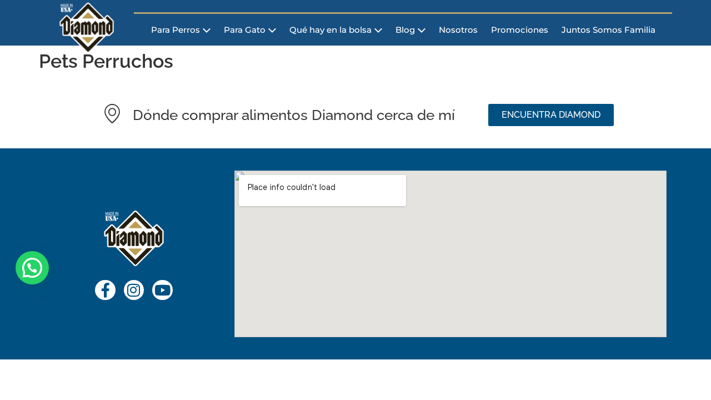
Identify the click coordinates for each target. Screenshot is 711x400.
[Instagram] (134, 290)
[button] (32, 267)
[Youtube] (162, 290)
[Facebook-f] (105, 290)
